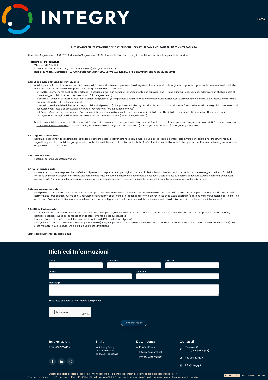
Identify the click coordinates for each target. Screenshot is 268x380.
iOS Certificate (147, 347)
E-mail (53, 271)
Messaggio (55, 282)
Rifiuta (261, 375)
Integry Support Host (150, 356)
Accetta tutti (232, 375)
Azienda (170, 260)
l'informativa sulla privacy (87, 300)
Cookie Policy (170, 373)
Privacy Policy (106, 347)
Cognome (113, 260)
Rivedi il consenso (108, 354)
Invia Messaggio (134, 322)
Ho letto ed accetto (77, 300)
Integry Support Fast (150, 352)
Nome (53, 260)
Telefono (142, 271)
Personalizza (248, 375)
